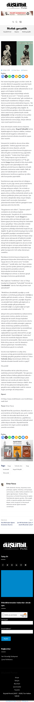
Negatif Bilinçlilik (17, 469)
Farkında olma (18, 466)
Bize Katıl (17, 684)
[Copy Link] (16, 76)
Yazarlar (17, 690)
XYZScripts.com (25, 701)
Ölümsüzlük (6, 473)
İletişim (17, 680)
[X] (6, 76)
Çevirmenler (17, 687)
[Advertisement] (17, 583)
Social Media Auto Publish (11, 701)
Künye (17, 677)
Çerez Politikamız (7, 659)
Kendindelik (6, 469)
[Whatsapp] (9, 76)
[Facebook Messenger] (23, 76)
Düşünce (25, 70)
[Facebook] (2, 76)
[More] (26, 76)
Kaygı (27, 466)
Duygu (9, 466)
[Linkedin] (12, 76)
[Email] (19, 76)
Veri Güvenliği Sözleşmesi (9, 656)
